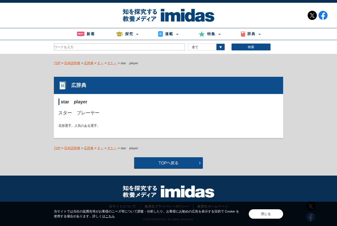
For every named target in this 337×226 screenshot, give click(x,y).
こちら (110, 216)
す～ (100, 63)
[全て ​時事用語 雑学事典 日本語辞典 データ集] (206, 47)
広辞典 (89, 63)
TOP (57, 63)
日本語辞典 (72, 63)
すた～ (112, 63)
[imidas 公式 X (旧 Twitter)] (312, 15)
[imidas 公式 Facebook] (323, 15)
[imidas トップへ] (168, 15)
